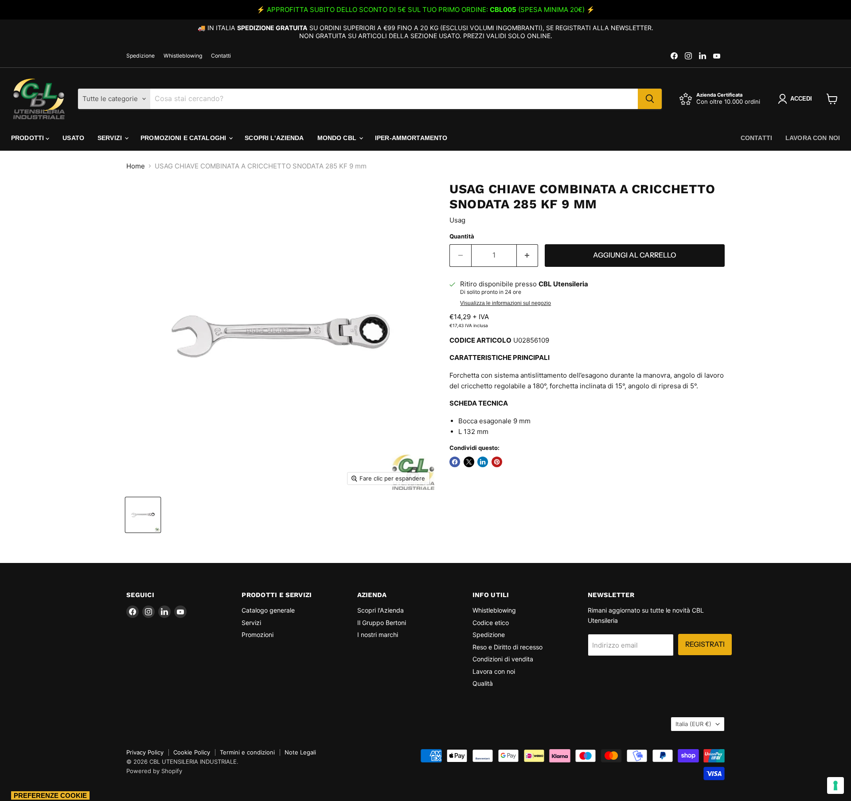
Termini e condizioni (247, 752)
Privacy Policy (145, 752)
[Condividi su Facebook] (454, 462)
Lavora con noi (812, 137)
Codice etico (490, 622)
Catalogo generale (268, 610)
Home (135, 166)
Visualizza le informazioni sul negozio (505, 303)
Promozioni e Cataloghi (184, 137)
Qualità (482, 683)
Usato (73, 137)
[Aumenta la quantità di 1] (528, 255)
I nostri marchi (377, 634)
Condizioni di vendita (502, 659)
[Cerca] (650, 99)
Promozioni (257, 634)
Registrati (705, 644)
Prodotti (28, 137)
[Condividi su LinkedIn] (482, 462)
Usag (457, 220)
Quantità (461, 236)
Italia (693, 723)
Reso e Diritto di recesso (507, 647)
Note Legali (300, 752)
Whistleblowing (183, 56)
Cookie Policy (191, 752)
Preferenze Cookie (50, 795)
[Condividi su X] (469, 462)
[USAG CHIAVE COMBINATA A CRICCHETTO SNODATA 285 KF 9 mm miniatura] (142, 514)
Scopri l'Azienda (274, 137)
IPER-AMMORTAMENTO (411, 137)
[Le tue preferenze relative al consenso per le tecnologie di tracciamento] (835, 785)
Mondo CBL (337, 137)
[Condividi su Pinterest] (497, 462)
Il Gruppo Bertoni (381, 622)
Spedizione (140, 56)
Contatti (221, 56)
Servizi (111, 137)
